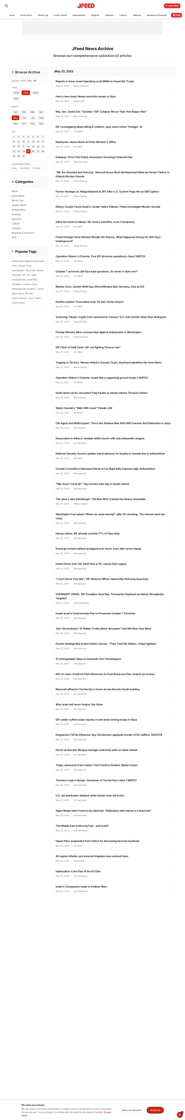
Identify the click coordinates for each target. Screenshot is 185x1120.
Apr (41, 112)
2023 (16, 98)
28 (42, 151)
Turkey (37, 298)
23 (18, 151)
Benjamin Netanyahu (34, 261)
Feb (24, 112)
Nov (33, 123)
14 (43, 141)
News (15, 191)
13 (38, 141)
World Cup (17, 200)
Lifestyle (16, 228)
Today (14, 168)
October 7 (32, 289)
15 (14, 146)
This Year (36, 168)
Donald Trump (25, 265)
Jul (32, 117)
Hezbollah (16, 275)
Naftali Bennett (19, 289)
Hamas (40, 270)
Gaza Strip (31, 270)
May (30, 80)
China (14, 265)
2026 (16, 92)
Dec (41, 123)
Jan (15, 112)
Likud (34, 284)
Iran (28, 275)
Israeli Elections (19, 279)
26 (33, 151)
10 (23, 141)
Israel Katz (32, 279)
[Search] (6, 6)
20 (38, 146)
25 (28, 151)
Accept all (155, 1110)
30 (18, 156)
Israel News (18, 195)
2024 (35, 92)
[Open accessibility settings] (180, 1115)
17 (24, 146)
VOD (14, 237)
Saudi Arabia (18, 293)
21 (43, 146)
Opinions (16, 218)
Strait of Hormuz (19, 298)
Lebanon (27, 284)
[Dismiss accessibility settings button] (182, 1112)
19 (33, 146)
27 (38, 151)
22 (14, 151)
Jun (24, 117)
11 (28, 141)
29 (14, 156)
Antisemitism (18, 209)
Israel (33, 275)
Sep (15, 123)
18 (28, 146)
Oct (24, 123)
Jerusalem (16, 284)
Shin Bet (29, 293)
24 (23, 151)
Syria (30, 298)
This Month (24, 168)
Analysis (16, 214)
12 (33, 141)
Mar (33, 112)
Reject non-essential (131, 1110)
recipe (41, 289)
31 (23, 156)
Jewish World (19, 205)
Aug (41, 117)
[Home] (86, 6)
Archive (15, 80)
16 (19, 146)
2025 (23, 80)
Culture (16, 223)
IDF (23, 275)
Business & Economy (23, 232)
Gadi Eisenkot (18, 270)
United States (18, 302)
